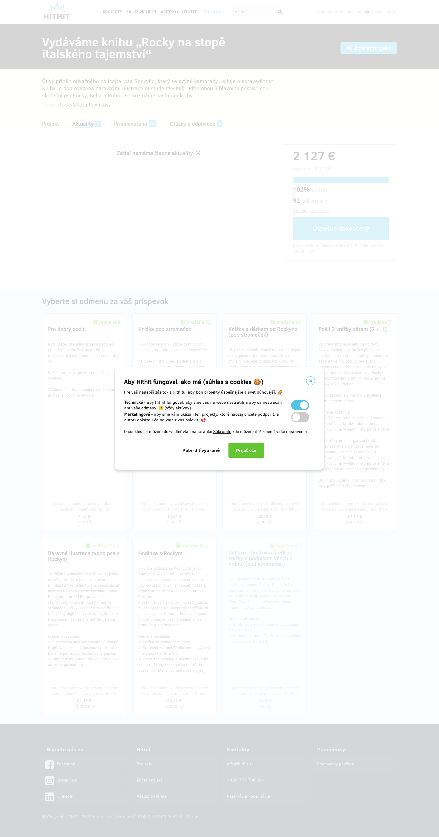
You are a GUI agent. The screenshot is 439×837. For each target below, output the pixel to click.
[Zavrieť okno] (310, 380)
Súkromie (222, 431)
